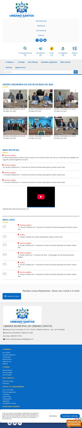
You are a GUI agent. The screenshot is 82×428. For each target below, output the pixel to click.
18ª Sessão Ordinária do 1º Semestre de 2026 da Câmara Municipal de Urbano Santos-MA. (34, 167)
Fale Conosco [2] (41, 30)
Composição (7, 357)
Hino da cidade (7, 372)
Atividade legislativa (9, 355)
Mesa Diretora (7, 359)
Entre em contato (8, 381)
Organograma (7, 399)
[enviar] (76, 72)
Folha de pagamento (9, 392)
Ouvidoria (6, 383)
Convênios (6, 394)
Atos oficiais (6, 353)
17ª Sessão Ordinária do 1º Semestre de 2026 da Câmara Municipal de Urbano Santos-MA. (34, 175)
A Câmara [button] (10, 62)
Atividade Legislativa (49, 62)
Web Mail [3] (41, 26)
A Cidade (21, 62)
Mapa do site (20, 67)
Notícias (9, 67)
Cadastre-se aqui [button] (13, 296)
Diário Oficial (65, 62)
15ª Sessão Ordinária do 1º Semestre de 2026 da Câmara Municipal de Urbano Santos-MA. (34, 182)
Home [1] (41, 35)
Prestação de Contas (9, 403)
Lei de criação (7, 375)
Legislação (6, 401)
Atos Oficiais (33, 62)
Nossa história (7, 370)
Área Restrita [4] (41, 21)
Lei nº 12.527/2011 (8, 390)
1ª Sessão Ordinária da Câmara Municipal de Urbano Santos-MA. (40, 237)
